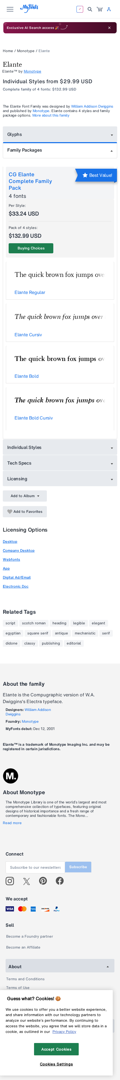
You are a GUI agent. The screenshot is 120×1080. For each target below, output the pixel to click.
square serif (37, 633)
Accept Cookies (56, 1049)
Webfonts (11, 559)
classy (29, 643)
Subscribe (78, 867)
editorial (74, 643)
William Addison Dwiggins (92, 106)
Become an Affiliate (23, 947)
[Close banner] (109, 28)
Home (8, 51)
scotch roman (34, 623)
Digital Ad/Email (17, 577)
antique (61, 633)
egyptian (13, 633)
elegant (98, 623)
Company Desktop (19, 550)
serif (106, 633)
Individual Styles (24, 447)
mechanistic (85, 633)
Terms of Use (18, 987)
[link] (100, 9)
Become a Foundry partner (29, 936)
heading (59, 623)
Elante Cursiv (28, 334)
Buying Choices (31, 248)
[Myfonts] (29, 11)
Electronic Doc (15, 586)
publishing (51, 643)
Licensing (17, 478)
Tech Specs (19, 463)
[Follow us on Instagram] (12, 881)
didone (12, 643)
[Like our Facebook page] (62, 881)
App (6, 568)
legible (79, 623)
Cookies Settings (56, 1064)
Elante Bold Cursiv (33, 417)
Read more (12, 823)
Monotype (26, 51)
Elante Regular (30, 292)
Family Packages (24, 150)
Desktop (10, 541)
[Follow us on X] (28, 881)
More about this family (50, 115)
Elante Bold (27, 376)
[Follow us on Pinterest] (45, 881)
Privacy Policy (64, 1031)
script (10, 623)
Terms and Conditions (25, 979)
